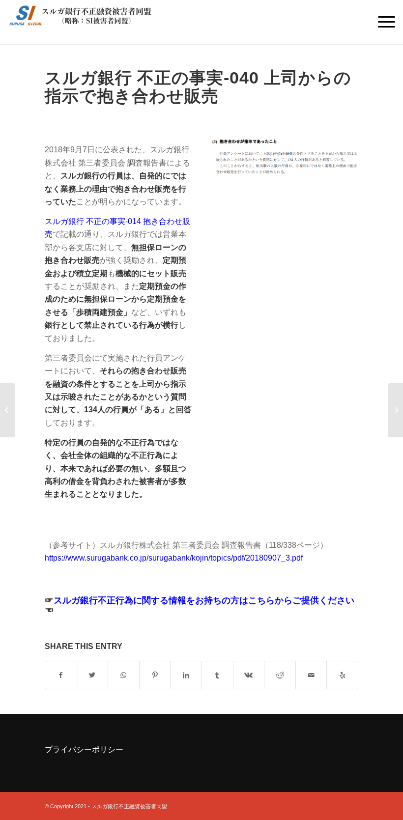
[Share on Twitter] (92, 675)
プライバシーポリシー (84, 749)
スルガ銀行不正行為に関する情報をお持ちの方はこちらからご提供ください (204, 600)
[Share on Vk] (248, 675)
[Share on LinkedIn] (186, 675)
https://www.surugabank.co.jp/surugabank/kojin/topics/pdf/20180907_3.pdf (174, 558)
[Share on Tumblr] (217, 675)
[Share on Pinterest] (155, 675)
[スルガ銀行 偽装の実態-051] (395, 410)
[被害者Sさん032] (7, 410)
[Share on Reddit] (279, 675)
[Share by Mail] (311, 675)
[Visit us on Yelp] (342, 675)
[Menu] (381, 22)
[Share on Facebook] (61, 675)
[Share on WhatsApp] (123, 675)
